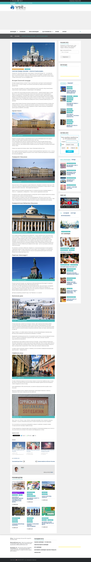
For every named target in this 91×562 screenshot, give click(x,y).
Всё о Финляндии (37, 547)
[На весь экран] (77, 207)
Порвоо (72, 248)
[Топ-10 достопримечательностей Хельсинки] (18, 445)
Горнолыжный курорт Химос (17, 461)
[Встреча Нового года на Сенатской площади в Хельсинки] (47, 445)
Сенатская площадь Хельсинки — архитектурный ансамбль (27, 71)
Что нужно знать (31, 496)
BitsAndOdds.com (13, 547)
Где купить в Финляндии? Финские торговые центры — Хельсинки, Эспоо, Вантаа (17, 500)
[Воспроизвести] (62, 207)
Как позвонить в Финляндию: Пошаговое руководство (30, 2)
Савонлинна (69, 99)
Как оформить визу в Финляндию (72, 166)
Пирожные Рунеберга (65, 252)
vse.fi (52, 472)
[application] (69, 203)
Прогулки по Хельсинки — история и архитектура (73, 115)
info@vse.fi (21, 0)
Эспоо (20, 495)
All (61, 213)
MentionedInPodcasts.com (22, 544)
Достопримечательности (18, 69)
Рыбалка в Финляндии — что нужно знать (42, 542)
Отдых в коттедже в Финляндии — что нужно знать (72, 292)
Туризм (57, 31)
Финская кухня (64, 250)
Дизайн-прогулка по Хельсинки (72, 126)
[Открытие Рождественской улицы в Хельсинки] (33, 445)
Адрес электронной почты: (65, 50)
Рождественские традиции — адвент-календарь (72, 283)
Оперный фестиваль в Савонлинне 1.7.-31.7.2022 (72, 104)
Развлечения (30, 518)
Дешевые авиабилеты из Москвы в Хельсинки (46, 461)
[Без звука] (75, 207)
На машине (22, 31)
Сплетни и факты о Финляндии (72, 300)
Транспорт (44, 492)
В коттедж (73, 213)
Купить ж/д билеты (68, 144)
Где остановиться (46, 31)
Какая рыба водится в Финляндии (41, 544)
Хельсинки (27, 69)
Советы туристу (31, 492)
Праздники (69, 280)
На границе (69, 88)
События (44, 520)
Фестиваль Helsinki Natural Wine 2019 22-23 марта (48, 523)
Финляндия (13, 31)
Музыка (75, 96)
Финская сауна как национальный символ (73, 273)
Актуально (63, 83)
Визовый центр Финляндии (71, 180)
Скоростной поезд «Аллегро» (46, 497)
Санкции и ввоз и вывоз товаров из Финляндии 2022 (71, 92)
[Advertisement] (45, 20)
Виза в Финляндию (34, 31)
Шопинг (64, 31)
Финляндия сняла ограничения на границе (71, 173)
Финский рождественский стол (68, 267)
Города (73, 159)
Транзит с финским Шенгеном (72, 187)
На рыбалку (66, 213)
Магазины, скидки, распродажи (16, 493)
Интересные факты (65, 215)
